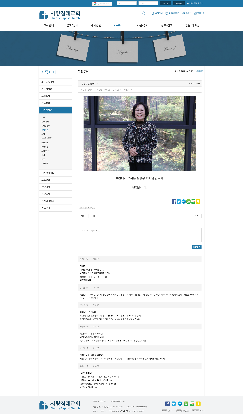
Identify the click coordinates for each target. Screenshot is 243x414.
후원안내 (159, 13)
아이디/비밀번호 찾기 (195, 3)
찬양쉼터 (45, 187)
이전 (83, 216)
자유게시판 (46, 89)
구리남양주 (45, 126)
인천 (43, 117)
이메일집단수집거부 (117, 401)
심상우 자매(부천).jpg (87, 208)
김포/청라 (45, 121)
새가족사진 (46, 110)
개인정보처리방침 (99, 401)
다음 (93, 216)
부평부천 (44, 130)
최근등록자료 (47, 82)
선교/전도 (167, 25)
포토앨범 (45, 179)
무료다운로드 (174, 13)
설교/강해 (72, 25)
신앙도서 (45, 194)
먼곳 (43, 159)
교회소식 (45, 96)
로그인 (165, 3)
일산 (43, 155)
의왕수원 (44, 147)
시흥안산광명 (46, 138)
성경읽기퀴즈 (47, 201)
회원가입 (179, 3)
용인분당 (44, 142)
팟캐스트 (200, 13)
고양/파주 (45, 151)
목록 (196, 216)
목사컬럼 (96, 25)
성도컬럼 (45, 103)
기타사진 (44, 163)
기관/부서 (142, 25)
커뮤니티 (119, 25)
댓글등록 (196, 247)
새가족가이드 (47, 172)
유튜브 (188, 13)
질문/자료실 (192, 25)
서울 (43, 134)
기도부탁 (45, 207)
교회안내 (48, 25)
